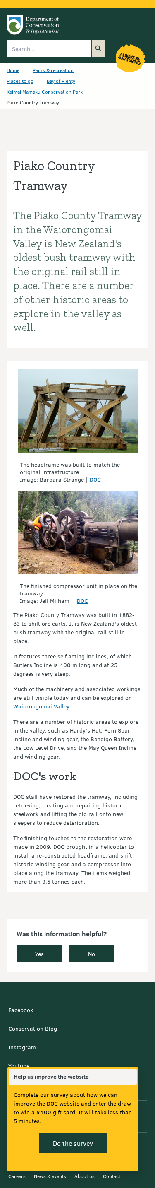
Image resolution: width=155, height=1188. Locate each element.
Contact (111, 1176)
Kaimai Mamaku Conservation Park (45, 91)
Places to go (20, 80)
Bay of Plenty (61, 80)
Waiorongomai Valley (41, 706)
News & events (50, 1176)
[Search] (98, 48)
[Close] (130, 1077)
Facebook (20, 1010)
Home (13, 70)
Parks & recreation (53, 70)
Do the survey (73, 1143)
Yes (39, 954)
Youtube (18, 1066)
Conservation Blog (32, 1028)
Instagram (22, 1047)
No (91, 954)
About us (84, 1176)
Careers (17, 1176)
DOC (95, 479)
